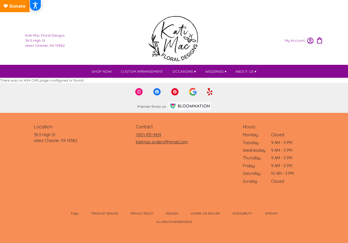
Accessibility (242, 213)
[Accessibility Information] (35, 5)
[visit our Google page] (193, 92)
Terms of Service (104, 213)
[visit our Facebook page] (157, 92)
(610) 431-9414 (148, 134)
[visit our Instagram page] (139, 92)
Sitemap (271, 213)
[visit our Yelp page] (210, 92)
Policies (172, 213)
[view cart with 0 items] (319, 40)
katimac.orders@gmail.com (162, 141)
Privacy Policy (142, 213)
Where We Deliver (205, 213)
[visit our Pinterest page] (175, 92)
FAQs (74, 213)
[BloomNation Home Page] (190, 106)
